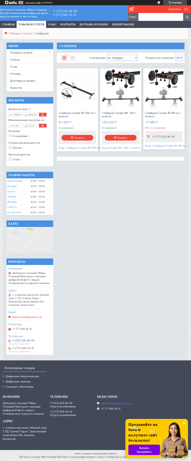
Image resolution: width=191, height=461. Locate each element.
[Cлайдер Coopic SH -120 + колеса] (120, 88)
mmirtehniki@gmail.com (27, 317)
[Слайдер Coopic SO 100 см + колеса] (77, 88)
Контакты (68, 24)
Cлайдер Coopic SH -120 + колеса (119, 114)
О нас (52, 24)
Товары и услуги (31, 24)
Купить (79, 137)
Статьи (15, 59)
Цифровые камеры (18, 381)
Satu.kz (113, 453)
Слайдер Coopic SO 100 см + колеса (77, 114)
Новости (16, 87)
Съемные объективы (19, 386)
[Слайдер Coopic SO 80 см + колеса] (163, 88)
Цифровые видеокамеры (22, 376)
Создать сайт (33, 2)
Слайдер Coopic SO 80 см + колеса (163, 114)
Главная (8, 24)
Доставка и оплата (93, 24)
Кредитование (123, 24)
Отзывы (15, 73)
